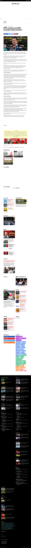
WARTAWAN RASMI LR (20, 479)
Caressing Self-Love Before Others (8, 514)
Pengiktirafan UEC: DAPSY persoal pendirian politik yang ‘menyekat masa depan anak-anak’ (25, 446)
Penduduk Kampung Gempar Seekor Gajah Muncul (8, 423)
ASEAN (21, 369)
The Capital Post (19, 413)
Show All (29, 431)
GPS (8, 26)
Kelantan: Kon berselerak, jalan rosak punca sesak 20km (22, 420)
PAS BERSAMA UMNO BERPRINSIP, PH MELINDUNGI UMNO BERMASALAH (12, 245)
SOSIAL (21, 362)
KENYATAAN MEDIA (18, 359)
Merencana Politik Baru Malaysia (22, 399)
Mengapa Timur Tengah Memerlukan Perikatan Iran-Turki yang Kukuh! (24, 388)
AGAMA (23, 347)
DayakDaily (18, 476)
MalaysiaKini (18, 468)
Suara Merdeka (4, 413)
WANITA (23, 363)
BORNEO (6, 26)
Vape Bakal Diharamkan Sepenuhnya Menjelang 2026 (9, 405)
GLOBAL (23, 341)
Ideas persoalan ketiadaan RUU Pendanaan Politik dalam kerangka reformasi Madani (10, 509)
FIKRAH (17, 370)
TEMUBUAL (17, 369)
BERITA (22, 338)
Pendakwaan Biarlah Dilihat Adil (8, 500)
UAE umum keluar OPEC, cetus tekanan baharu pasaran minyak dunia (10, 506)
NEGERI (17, 344)
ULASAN (23, 360)
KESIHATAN (17, 343)
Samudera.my (4, 425)
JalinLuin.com (18, 425)
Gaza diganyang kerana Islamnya (9, 238)
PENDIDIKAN (17, 353)
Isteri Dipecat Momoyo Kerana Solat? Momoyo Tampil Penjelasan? (7, 421)
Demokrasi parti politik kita (23, 291)
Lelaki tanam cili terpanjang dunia (20, 417)
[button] (1, 0)
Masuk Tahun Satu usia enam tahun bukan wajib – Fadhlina (25, 443)
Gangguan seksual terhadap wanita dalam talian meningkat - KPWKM (10, 517)
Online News (4, 423)
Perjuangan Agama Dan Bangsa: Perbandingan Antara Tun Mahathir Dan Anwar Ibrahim (12, 253)
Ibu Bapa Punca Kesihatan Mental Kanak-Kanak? (25, 405)
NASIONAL (17, 340)
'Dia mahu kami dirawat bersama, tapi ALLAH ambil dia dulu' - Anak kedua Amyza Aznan (25, 460)
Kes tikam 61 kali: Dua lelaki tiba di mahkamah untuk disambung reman (11, 319)
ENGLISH (17, 356)
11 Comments (24, 292)
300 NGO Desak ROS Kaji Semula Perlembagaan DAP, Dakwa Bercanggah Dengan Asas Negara (10, 397)
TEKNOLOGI (17, 347)
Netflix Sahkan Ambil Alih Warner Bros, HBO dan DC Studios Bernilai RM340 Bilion (25, 463)
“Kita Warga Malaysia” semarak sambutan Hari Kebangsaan (7, 414)
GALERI (17, 362)
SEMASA (21, 349)
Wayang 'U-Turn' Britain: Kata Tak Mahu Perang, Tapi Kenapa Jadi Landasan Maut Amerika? (25, 383)
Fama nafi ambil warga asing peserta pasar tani (22, 469)
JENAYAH (23, 350)
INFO (23, 367)
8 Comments (12, 202)
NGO (16, 355)
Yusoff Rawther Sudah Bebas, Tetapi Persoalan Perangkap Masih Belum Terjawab (8, 222)
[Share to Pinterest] (15, 34)
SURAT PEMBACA (18, 363)
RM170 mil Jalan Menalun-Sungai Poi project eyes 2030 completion (22, 477)
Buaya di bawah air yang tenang (8, 379)
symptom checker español (4, 539)
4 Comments (12, 205)
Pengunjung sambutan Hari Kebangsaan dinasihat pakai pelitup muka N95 (22, 484)
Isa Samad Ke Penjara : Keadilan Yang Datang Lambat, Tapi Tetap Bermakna (25, 391)
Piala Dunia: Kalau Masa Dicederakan (8, 382)
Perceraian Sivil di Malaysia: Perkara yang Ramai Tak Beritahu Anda (7, 426)
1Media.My (15, 3)
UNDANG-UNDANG (22, 355)
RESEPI (25, 370)
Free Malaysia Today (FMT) (20, 482)
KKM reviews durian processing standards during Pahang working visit (22, 414)
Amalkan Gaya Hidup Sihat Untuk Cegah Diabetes (10, 408)
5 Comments (12, 209)
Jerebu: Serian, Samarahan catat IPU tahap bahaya (22, 471)
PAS (16, 349)
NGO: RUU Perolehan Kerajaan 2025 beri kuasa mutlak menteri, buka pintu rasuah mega (10, 400)
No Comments (12, 324)
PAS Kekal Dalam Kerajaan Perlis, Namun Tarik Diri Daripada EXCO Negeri (10, 391)
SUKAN (22, 346)
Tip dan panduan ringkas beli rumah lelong (11, 204)
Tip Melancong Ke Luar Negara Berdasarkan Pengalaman (11, 200)
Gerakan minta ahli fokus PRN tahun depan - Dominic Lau (16, 147)
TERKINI (23, 343)
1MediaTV (17, 346)
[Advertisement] (15, 12)
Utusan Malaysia (19, 471)
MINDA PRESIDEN (18, 360)
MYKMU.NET (18, 416)
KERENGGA (18, 419)
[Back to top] (29, 546)
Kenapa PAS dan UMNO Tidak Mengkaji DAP (23, 295)
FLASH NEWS (17, 336)
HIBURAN (21, 356)
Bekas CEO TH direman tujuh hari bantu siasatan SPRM (10, 492)
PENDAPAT (23, 353)
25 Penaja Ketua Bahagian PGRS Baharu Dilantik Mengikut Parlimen (22, 426)
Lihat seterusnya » (6, 212)
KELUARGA (21, 370)
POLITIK (11, 26)
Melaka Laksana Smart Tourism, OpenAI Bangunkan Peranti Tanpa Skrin (25, 438)
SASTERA (22, 366)
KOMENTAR (17, 341)
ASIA (20, 367)
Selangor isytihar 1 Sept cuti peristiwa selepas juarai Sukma (24, 451)
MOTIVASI (17, 366)
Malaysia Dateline (19, 422)
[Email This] (17, 34)
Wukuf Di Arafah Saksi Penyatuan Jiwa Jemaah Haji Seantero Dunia (24, 408)
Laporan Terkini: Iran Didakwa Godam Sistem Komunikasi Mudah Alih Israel (25, 435)
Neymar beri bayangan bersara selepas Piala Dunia (24, 454)
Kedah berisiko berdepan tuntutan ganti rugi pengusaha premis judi (9, 261)
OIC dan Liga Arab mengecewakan (11, 241)
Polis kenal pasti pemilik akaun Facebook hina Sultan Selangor (11, 323)
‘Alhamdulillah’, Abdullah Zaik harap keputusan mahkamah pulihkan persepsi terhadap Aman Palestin (10, 489)
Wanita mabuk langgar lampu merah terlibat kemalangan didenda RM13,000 (11, 327)
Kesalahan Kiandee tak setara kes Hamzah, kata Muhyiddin (7, 430)
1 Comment (12, 321)
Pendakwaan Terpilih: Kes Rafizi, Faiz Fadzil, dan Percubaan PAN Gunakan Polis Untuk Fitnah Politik (23, 300)
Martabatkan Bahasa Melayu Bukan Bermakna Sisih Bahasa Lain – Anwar (22, 423)
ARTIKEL (17, 352)
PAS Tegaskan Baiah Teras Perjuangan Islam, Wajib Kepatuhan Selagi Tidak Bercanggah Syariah (10, 388)
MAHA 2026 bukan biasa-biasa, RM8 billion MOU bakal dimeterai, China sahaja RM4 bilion (22, 480)
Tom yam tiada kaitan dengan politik (22, 309)
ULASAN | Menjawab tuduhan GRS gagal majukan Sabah (22, 305)
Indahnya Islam (5, 497)
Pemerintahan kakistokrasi (11, 248)
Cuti (17, 429)
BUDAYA (17, 367)
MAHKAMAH (17, 350)
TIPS (24, 362)
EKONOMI (22, 344)
